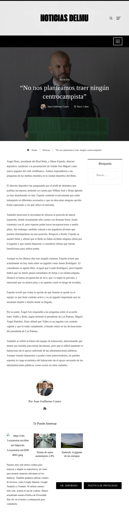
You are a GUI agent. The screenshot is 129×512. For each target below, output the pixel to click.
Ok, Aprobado (69, 485)
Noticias (65, 80)
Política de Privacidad (102, 485)
